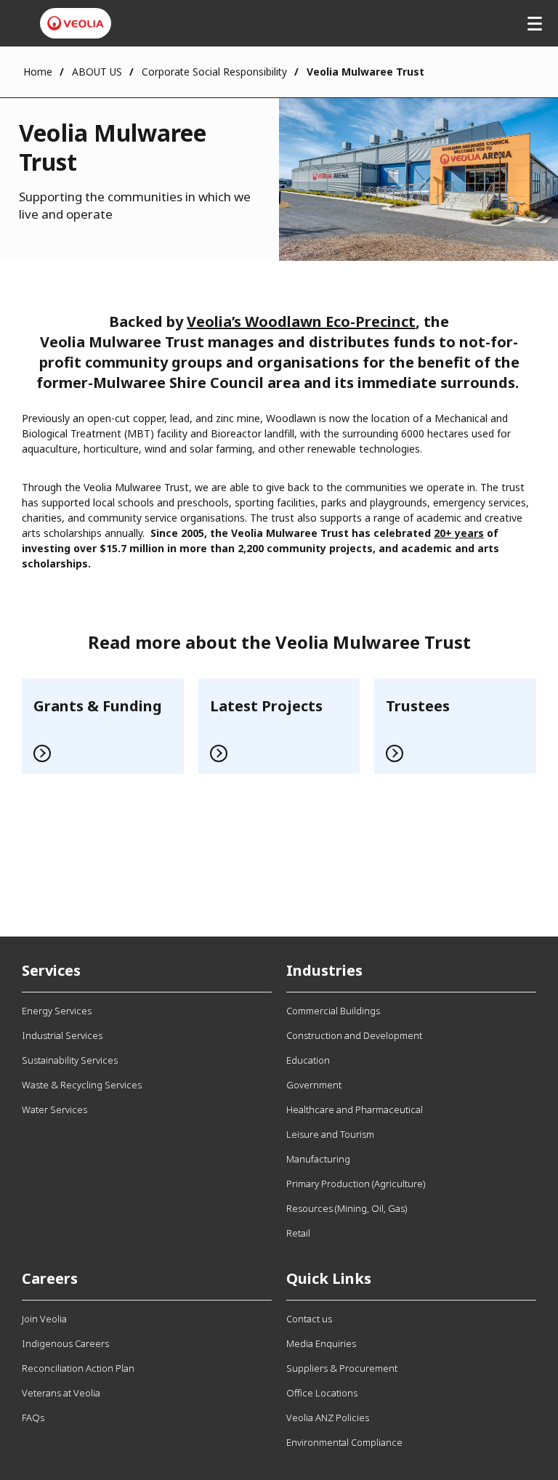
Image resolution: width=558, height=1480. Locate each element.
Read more (103, 726)
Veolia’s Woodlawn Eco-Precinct (301, 321)
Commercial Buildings (333, 1010)
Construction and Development (354, 1035)
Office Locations (321, 1392)
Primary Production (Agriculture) (355, 1183)
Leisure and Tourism (330, 1134)
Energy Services (57, 1010)
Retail (298, 1233)
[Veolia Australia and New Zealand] (75, 23)
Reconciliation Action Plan (78, 1368)
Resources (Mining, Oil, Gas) (346, 1208)
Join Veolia (44, 1318)
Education (308, 1060)
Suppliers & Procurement (341, 1368)
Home (37, 71)
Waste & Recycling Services (82, 1084)
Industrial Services (62, 1035)
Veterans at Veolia (61, 1392)
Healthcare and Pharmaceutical (354, 1109)
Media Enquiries (321, 1343)
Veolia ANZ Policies (327, 1417)
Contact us (309, 1318)
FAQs (33, 1417)
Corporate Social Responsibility (214, 71)
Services (51, 970)
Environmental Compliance (344, 1442)
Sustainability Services (70, 1060)
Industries (324, 970)
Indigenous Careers (65, 1343)
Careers (50, 1278)
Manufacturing (318, 1158)
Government (313, 1084)
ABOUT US (97, 71)
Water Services (54, 1109)
